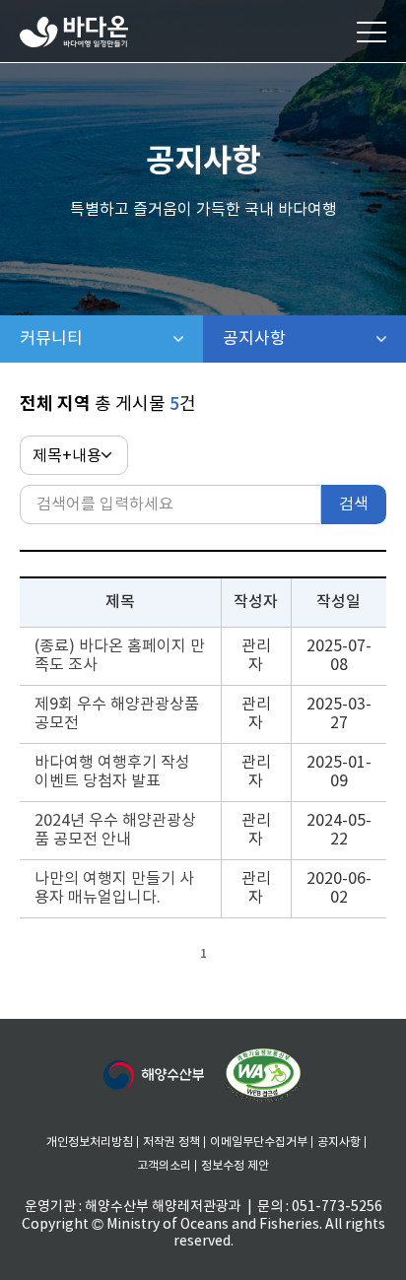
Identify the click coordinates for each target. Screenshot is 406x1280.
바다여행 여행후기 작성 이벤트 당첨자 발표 (112, 772)
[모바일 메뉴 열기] (371, 31)
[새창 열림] (263, 1075)
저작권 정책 (171, 1142)
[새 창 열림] (153, 1075)
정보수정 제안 (235, 1166)
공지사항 (305, 339)
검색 (354, 504)
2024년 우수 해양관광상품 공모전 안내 (115, 830)
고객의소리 (164, 1166)
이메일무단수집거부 (258, 1142)
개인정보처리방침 (89, 1142)
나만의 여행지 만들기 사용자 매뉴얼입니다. (114, 888)
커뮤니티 (111, 339)
